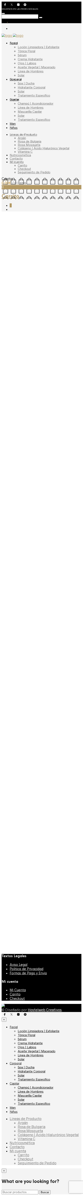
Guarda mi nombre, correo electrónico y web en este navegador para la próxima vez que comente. (39, 774)
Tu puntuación (13, 730)
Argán (22, 138)
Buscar (45, 1192)
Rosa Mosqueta (29, 145)
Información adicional (47, 521)
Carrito (22, 165)
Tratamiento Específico (34, 95)
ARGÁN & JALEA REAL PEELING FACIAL (42, 894)
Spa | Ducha (26, 83)
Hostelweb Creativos (45, 1010)
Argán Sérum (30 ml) (25, 863)
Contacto (16, 158)
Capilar (14, 99)
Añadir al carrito (30, 466)
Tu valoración (12, 734)
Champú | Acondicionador (35, 103)
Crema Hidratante (30, 59)
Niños (14, 128)
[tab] (16, 521)
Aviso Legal (18, 965)
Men (13, 124)
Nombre (9, 756)
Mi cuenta (17, 162)
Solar (21, 75)
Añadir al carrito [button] (25, 820)
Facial (14, 43)
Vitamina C (25, 151)
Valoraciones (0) (19, 528)
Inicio (5, 216)
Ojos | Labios (27, 63)
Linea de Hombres (31, 71)
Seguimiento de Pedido (34, 172)
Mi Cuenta (18, 990)
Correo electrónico (16, 762)
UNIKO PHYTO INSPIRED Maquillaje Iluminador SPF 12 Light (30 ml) (38, 935)
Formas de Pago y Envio (28, 973)
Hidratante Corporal (31, 87)
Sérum (22, 55)
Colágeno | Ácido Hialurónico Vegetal (43, 148)
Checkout (24, 169)
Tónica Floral (26, 51)
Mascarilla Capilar (30, 111)
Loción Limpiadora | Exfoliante (38, 47)
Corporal (16, 79)
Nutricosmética (20, 155)
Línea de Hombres (31, 107)
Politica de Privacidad (26, 969)
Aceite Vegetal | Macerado (36, 67)
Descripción (16, 521)
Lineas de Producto (23, 134)
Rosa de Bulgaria (29, 141)
